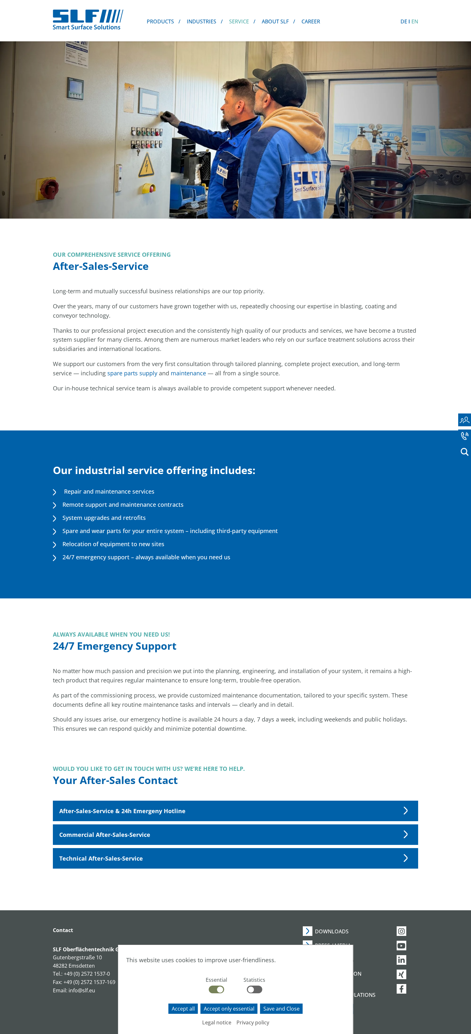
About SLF (275, 21)
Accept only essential (229, 1008)
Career (311, 21)
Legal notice (216, 1022)
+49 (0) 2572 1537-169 (89, 982)
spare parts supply (132, 373)
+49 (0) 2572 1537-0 (87, 973)
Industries (201, 21)
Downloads (332, 931)
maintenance (189, 373)
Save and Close (281, 1008)
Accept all (183, 1008)
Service (239, 21)
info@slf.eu (82, 990)
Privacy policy (252, 1022)
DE (404, 21)
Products (160, 21)
